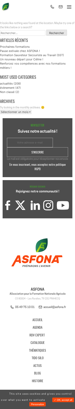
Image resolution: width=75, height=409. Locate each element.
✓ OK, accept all (63, 399)
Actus (37, 365)
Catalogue (38, 342)
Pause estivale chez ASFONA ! (20, 51)
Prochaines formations (15, 46)
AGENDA (37, 327)
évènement (7, 87)
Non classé (7, 92)
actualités (6, 83)
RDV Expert (37, 334)
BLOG (37, 372)
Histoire (37, 380)
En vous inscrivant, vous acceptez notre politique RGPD (37, 166)
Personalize (37, 404)
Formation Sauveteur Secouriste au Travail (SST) (32, 55)
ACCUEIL (37, 319)
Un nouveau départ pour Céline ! (21, 59)
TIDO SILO (38, 357)
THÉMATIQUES (37, 350)
